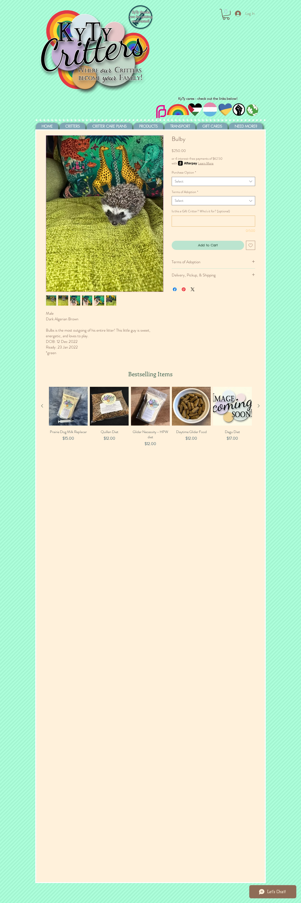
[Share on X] (192, 289)
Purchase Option (184, 172)
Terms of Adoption (185, 192)
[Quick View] (68, 406)
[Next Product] (258, 406)
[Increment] (84, 454)
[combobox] (213, 181)
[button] (226, 14)
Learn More (206, 163)
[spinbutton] (68, 454)
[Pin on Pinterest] (183, 289)
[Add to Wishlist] (250, 245)
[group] (150, 429)
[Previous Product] (42, 406)
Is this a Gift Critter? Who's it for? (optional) (201, 211)
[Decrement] (52, 454)
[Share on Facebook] (175, 289)
